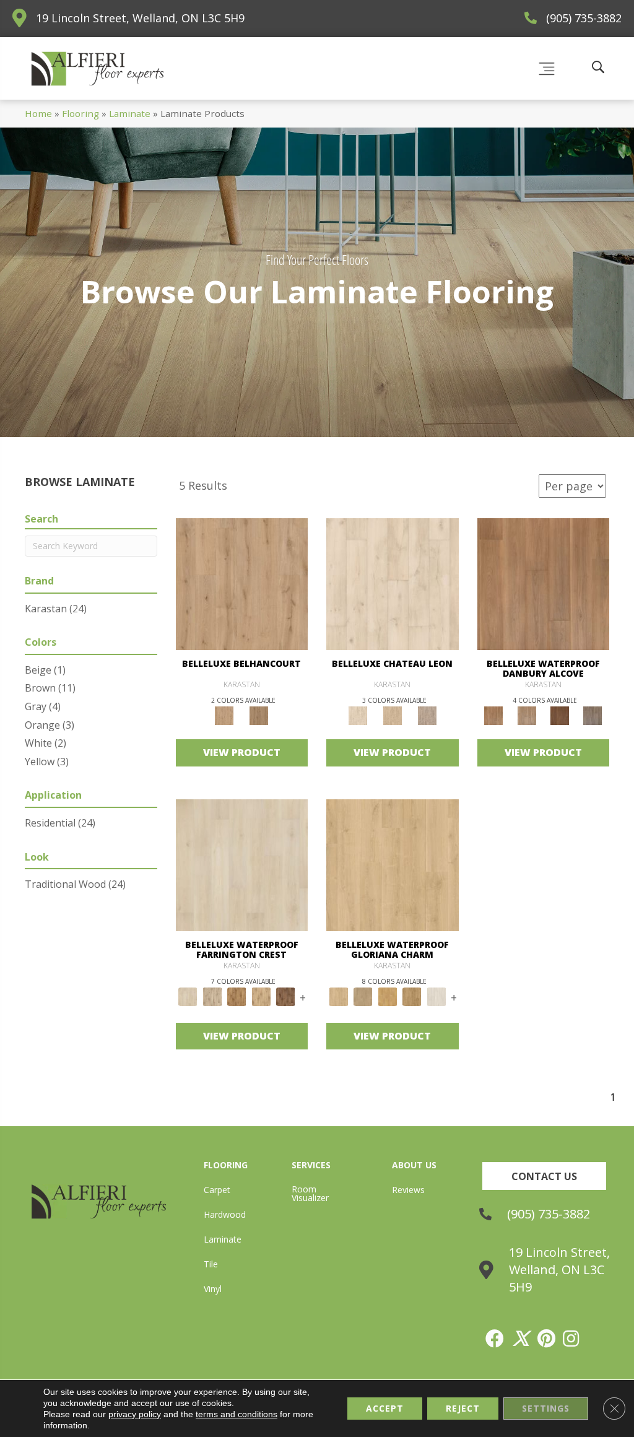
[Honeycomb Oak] (392, 864)
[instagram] (571, 1338)
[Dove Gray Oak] (436, 996)
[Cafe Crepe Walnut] (526, 715)
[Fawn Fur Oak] (412, 996)
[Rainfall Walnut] (592, 715)
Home (38, 113)
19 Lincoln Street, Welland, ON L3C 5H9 (140, 18)
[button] (544, 1176)
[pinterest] (547, 1338)
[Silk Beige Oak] (392, 715)
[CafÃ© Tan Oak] (392, 583)
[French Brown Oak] (427, 715)
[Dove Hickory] (242, 864)
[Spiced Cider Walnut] (543, 583)
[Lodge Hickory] (237, 996)
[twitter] (521, 1338)
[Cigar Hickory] (286, 996)
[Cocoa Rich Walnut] (559, 715)
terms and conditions (236, 1414)
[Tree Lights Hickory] (212, 996)
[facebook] (495, 1338)
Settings (546, 1408)
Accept (385, 1408)
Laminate (129, 113)
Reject (463, 1408)
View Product (241, 752)
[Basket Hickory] (261, 996)
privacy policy (134, 1414)
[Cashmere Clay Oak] (242, 583)
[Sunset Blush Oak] (363, 996)
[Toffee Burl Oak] (258, 715)
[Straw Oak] (387, 996)
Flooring (80, 113)
